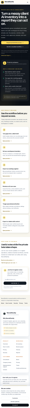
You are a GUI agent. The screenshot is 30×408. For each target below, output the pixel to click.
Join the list (14, 283)
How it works (9, 303)
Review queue (19, 346)
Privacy (21, 303)
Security (16, 303)
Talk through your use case (8, 262)
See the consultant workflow (14, 46)
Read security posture (7, 260)
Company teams (7, 362)
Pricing (4, 349)
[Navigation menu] (27, 2)
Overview (5, 344)
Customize (15, 398)
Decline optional (15, 401)
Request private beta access (14, 42)
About (2, 303)
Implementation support (7, 366)
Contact (5, 369)
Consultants (6, 359)
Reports (18, 352)
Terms (26, 303)
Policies (18, 349)
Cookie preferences (21, 368)
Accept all (15, 405)
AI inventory (19, 344)
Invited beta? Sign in (5, 55)
